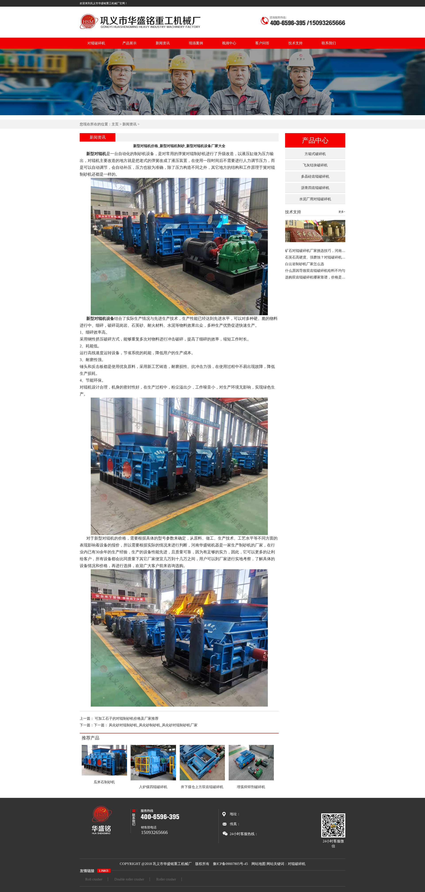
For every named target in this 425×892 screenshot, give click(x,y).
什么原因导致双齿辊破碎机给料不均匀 (315, 270)
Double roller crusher (129, 879)
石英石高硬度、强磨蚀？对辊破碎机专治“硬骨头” (324, 257)
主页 (115, 124)
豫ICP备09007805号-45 (230, 864)
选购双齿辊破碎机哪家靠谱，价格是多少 (317, 277)
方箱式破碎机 (315, 154)
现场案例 (196, 43)
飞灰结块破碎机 (315, 165)
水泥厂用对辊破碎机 (315, 199)
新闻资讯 (163, 43)
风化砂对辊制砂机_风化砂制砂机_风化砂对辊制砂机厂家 (153, 725)
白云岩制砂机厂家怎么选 (304, 264)
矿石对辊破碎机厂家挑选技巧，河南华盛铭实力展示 (326, 251)
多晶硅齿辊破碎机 (315, 176)
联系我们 (329, 43)
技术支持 (295, 43)
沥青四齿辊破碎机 (315, 188)
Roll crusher (93, 879)
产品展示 (129, 43)
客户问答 (262, 43)
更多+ (341, 211)
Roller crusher (166, 879)
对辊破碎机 (96, 43)
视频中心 (229, 43)
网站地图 (258, 864)
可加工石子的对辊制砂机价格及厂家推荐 (126, 718)
